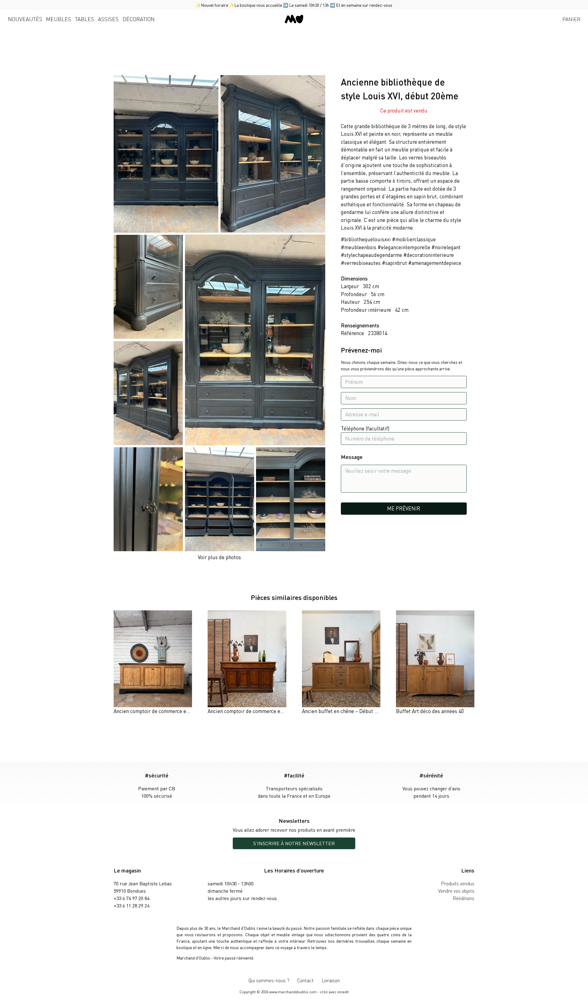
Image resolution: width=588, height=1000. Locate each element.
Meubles (58, 18)
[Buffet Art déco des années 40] (435, 662)
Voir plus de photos (219, 557)
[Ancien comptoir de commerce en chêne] (247, 662)
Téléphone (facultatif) (365, 428)
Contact (305, 980)
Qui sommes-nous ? (268, 980)
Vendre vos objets (456, 890)
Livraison (331, 980)
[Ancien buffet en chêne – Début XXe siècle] (341, 662)
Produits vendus (457, 883)
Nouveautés (25, 18)
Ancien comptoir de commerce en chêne (253, 711)
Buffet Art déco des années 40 (430, 711)
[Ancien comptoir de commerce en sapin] (153, 662)
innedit (343, 992)
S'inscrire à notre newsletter (294, 843)
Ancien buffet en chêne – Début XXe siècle (349, 711)
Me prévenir (403, 508)
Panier (571, 19)
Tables (84, 18)
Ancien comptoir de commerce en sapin (158, 711)
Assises (108, 18)
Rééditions (463, 898)
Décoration (139, 18)
